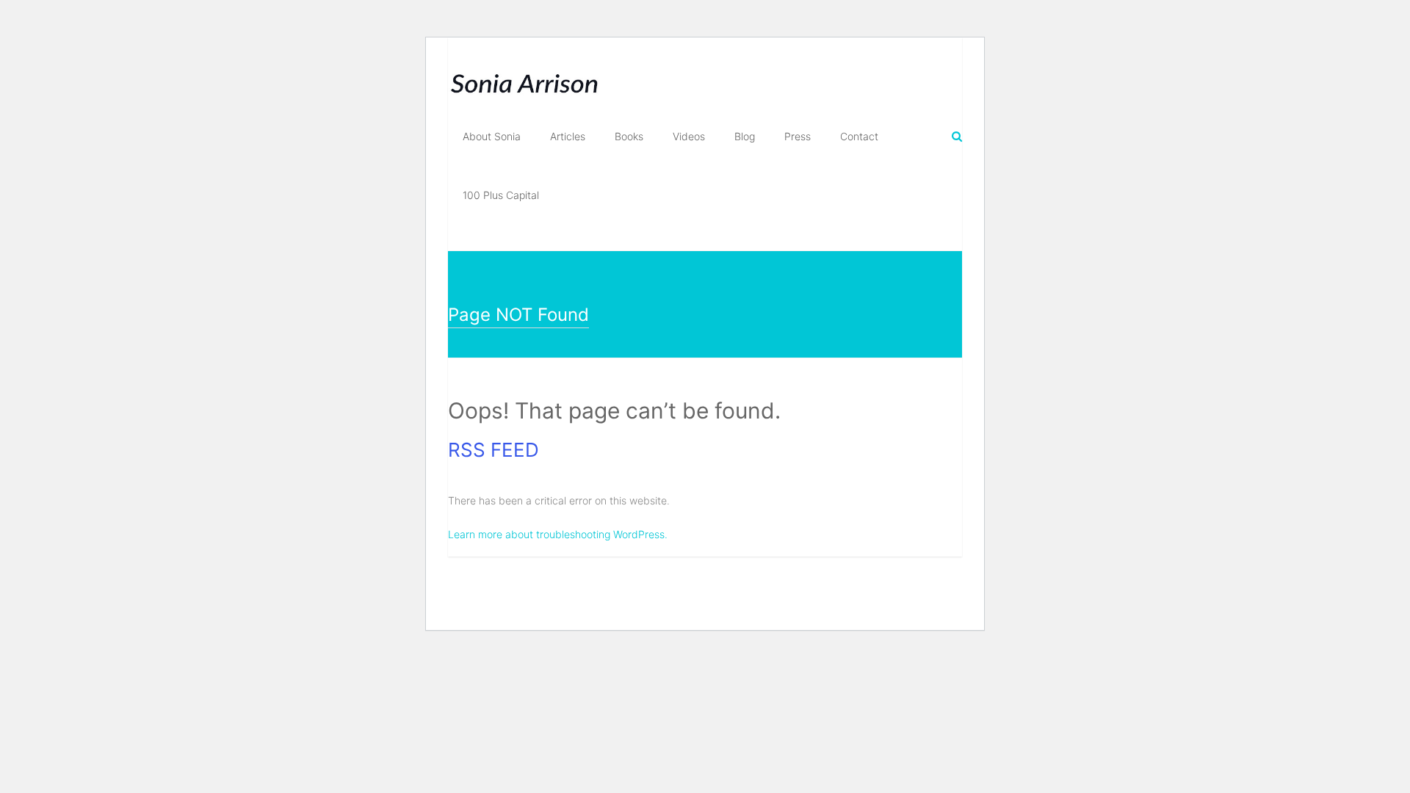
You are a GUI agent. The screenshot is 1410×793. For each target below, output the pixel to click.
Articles (567, 136)
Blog (744, 136)
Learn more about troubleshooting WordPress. (558, 534)
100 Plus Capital (501, 195)
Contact (859, 136)
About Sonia (492, 136)
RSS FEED (493, 449)
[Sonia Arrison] (524, 71)
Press (797, 136)
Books (629, 136)
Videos (689, 136)
